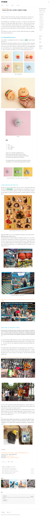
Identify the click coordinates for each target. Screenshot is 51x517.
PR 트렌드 (7, 466)
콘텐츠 (41, 18)
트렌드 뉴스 (4, 466)
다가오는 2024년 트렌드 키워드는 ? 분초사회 (8, 472)
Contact (18, 5)
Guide (2, 5)
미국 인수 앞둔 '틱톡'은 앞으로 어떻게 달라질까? (9, 468)
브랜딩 (41, 16)
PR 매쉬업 (4, 2)
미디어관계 (42, 25)
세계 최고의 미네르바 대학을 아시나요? (7, 473)
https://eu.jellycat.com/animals (13, 457)
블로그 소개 (8, 512)
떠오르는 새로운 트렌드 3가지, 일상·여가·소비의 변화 (10, 471)
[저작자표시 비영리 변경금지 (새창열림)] (12, 461)
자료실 (41, 26)
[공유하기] (4, 462)
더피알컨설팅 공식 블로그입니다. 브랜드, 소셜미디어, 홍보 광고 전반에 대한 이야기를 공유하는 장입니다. (16, 498)
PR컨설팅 (41, 17)
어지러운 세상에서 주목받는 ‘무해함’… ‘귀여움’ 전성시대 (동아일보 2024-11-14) (15, 452)
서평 (41, 29)
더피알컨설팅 (3, 512)
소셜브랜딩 (42, 23)
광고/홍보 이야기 (42, 11)
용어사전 (41, 28)
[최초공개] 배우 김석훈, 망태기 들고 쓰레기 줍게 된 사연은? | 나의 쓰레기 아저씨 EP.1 (16, 357)
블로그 (41, 22)
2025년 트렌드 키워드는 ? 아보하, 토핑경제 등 (9, 469)
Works (12, 5)
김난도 (10, 454)
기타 (41, 30)
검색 (46, 2)
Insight (7, 5)
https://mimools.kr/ (10, 456)
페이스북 (41, 21)
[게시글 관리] (5, 462)
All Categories (42, 8)
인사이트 (41, 14)
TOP (49, 512)
